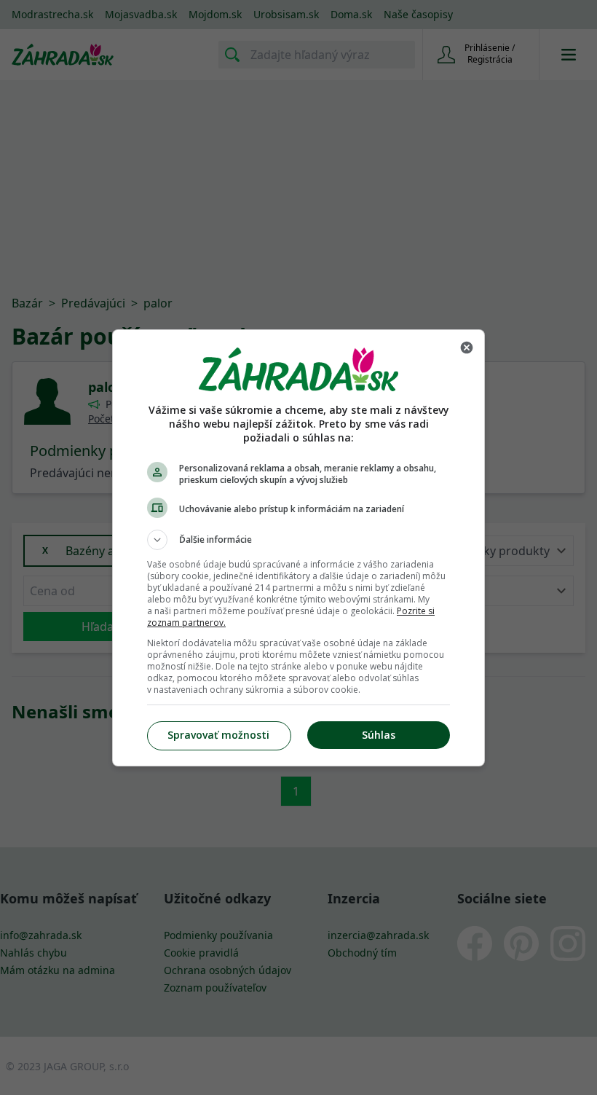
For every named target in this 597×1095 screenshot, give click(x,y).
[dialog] (298, 547)
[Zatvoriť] (466, 347)
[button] (298, 540)
